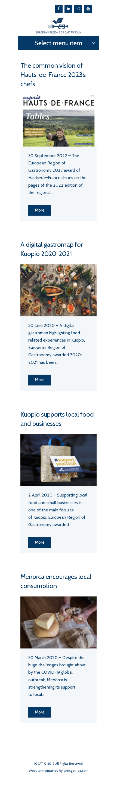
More (40, 210)
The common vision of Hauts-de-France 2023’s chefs (53, 74)
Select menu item (58, 43)
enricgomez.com (75, 770)
